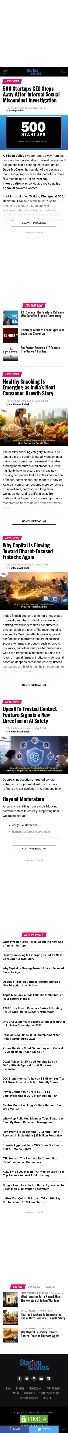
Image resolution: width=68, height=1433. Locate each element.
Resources (29, 1393)
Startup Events (53, 1388)
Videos (15, 1393)
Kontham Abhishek (19, 404)
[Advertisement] (34, 33)
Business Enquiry (29, 1398)
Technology (35, 1388)
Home (8, 1388)
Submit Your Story (49, 1393)
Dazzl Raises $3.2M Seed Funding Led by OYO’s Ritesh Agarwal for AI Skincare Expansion (30, 1065)
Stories (20, 1388)
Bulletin (47, 1398)
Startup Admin (16, 110)
